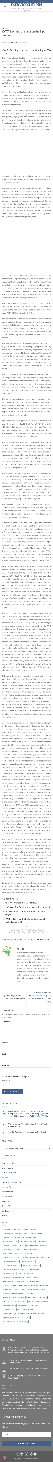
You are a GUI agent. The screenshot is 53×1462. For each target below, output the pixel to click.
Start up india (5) (8, 1282)
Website (5, 1065)
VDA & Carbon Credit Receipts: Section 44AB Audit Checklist (27, 1125)
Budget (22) (44, 1245)
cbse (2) (19, 1310)
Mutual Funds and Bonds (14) (13, 1253)
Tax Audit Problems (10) (11, 1262)
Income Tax (7, 1187)
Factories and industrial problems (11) (36, 1257)
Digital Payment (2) (9, 1318)
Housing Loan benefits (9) (31, 1265)
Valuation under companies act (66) (15, 1233)
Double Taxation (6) (9, 1274)
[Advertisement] (26, 154)
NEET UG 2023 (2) (24, 1318)
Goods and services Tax (12, 1182)
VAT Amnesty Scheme (41, 939)
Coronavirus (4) (35, 1282)
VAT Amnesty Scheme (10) (12, 1265)
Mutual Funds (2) (32, 1298)
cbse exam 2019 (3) (9, 1298)
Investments (7, 1196)
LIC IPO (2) (43, 1298)
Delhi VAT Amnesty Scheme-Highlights (21, 902)
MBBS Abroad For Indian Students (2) (15, 1322)
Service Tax (6, 1206)
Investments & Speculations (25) (13, 1245)
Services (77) (35, 1229)
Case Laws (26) (42, 1241)
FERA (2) (35, 1306)
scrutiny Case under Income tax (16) (28, 1249)
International (7, 1191)
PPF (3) (24, 1290)
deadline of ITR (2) (9, 1310)
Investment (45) (8, 1237)
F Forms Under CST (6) (25, 1274)
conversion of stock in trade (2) (28, 1314)
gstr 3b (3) (21, 1298)
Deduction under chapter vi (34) (26, 1237)
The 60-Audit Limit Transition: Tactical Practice (28, 1132)
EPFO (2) (6, 1302)
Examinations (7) (33, 1270)
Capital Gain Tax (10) (28, 1262)
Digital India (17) (8, 1249)
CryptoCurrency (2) (9, 1314)
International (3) (8, 1290)
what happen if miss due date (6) (14, 1278)
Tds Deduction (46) (35, 1233)
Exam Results (7, 1168)
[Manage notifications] (4, 1458)
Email (4, 1054)
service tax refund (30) (10, 1241)
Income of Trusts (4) (9, 1285)
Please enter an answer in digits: (15, 1077)
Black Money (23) (32, 1245)
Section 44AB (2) (29, 1310)
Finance (5, 1177)
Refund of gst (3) (42, 1285)
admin (24, 42)
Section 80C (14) (29, 1253)
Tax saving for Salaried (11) (12, 1257)
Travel (4, 1215)
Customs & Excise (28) (27, 1241)
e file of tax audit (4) (21, 1282)
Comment (6, 1021)
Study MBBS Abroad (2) (18, 1302)
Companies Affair (9, 1163)
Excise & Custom (9, 1172)
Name (5, 1043)
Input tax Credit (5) (32, 1278)
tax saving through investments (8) (14, 1270)
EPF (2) (43, 1314)
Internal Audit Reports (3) (26, 1285)
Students (5, 1211)
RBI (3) (17, 1290)
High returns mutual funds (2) (38, 1302)
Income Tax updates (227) (11, 1229)
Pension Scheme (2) (9, 1306)
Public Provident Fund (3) (36, 1290)
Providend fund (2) (24, 1306)
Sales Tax (5, 28)
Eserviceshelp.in (26, 4)
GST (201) (25, 1229)
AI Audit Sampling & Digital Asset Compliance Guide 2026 (27, 1376)
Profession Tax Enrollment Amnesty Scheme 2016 (27, 907)
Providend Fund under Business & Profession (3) (19, 1294)
